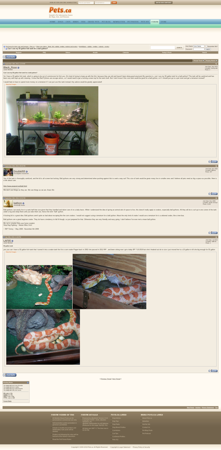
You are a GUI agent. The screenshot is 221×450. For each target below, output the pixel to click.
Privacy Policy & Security (141, 447)
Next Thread (116, 379)
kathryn (18, 203)
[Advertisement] (110, 36)
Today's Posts (167, 52)
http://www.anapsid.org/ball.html (15, 186)
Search (204, 52)
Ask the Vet (146, 424)
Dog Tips (115, 421)
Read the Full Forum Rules (62, 439)
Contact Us (146, 427)
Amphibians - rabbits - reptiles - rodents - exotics (94, 46)
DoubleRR (19, 171)
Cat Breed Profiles (118, 436)
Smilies (5, 395)
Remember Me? (213, 46)
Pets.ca (51, 7)
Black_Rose (10, 67)
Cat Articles (116, 430)
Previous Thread (106, 379)
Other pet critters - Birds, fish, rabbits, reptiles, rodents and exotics (57, 46)
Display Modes (211, 60)
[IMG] (5, 396)
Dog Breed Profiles (119, 427)
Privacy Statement (208, 407)
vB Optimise (104, 423)
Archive (198, 407)
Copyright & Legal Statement (120, 447)
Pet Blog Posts (147, 430)
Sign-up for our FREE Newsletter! (63, 2)
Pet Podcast (146, 433)
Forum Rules (7, 401)
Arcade (95, 52)
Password (189, 49)
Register (18, 52)
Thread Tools (198, 60)
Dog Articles (116, 418)
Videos (67, 52)
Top (216, 407)
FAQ (44, 52)
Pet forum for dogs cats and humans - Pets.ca (20, 46)
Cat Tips (115, 433)
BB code (6, 393)
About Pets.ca (147, 418)
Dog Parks (116, 424)
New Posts (190, 407)
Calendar (126, 52)
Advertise (145, 421)
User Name (189, 46)
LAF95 (7, 240)
